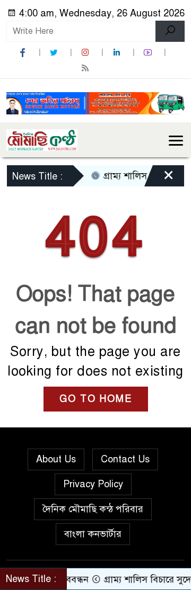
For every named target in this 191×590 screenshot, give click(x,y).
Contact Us (125, 459)
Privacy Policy (93, 484)
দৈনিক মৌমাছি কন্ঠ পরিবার (92, 509)
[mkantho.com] (41, 139)
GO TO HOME (95, 399)
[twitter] (55, 53)
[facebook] (24, 53)
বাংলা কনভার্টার (92, 534)
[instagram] (86, 53)
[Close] (159, 178)
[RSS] (86, 68)
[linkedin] (117, 53)
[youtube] (149, 53)
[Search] (170, 31)
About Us (56, 459)
